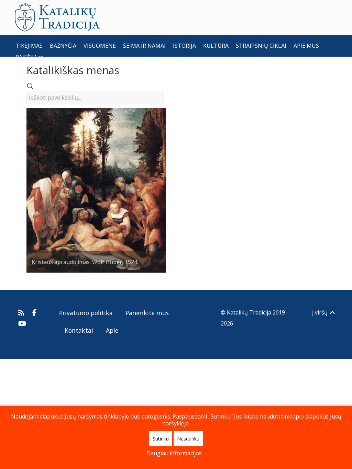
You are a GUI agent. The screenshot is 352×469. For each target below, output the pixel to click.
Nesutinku (188, 438)
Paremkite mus (147, 313)
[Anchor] (124, 69)
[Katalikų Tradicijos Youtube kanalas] (22, 323)
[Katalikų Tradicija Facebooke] (34, 312)
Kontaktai (79, 330)
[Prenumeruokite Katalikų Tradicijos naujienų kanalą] (22, 312)
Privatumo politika (86, 313)
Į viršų (320, 312)
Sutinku (161, 438)
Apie (112, 330)
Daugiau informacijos (174, 453)
